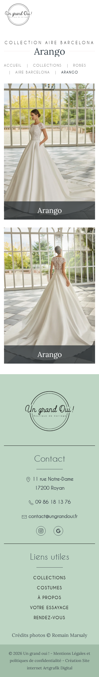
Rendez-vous (49, 617)
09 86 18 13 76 (53, 502)
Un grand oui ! (36, 653)
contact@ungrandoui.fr (53, 516)
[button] (85, 14)
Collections (49, 577)
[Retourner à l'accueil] (20, 14)
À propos (50, 597)
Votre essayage (49, 607)
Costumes (49, 587)
